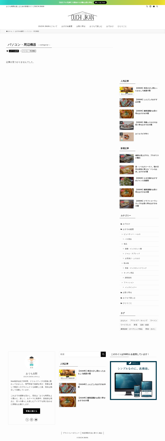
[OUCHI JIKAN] (82, 16)
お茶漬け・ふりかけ (132, 258)
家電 (135, 325)
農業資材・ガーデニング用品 (131, 329)
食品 (125, 244)
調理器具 (128, 278)
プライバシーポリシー (71, 433)
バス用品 (128, 239)
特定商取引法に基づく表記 (92, 433)
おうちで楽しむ (129, 298)
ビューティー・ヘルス (132, 234)
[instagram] (150, 6)
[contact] (153, 6)
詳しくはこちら (100, 2)
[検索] (157, 6)
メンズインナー (131, 287)
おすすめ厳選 (14, 51)
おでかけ (126, 224)
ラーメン (153, 320)
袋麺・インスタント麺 (133, 249)
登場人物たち (31, 411)
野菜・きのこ (151, 329)
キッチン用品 (129, 273)
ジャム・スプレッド (132, 253)
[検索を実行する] (103, 354)
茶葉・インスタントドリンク (136, 268)
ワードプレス (126, 325)
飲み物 (126, 263)
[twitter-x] (147, 6)
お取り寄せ (127, 292)
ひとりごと (127, 303)
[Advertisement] (139, 58)
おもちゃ (124, 320)
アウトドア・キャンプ (138, 320)
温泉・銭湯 (144, 325)
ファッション (129, 282)
